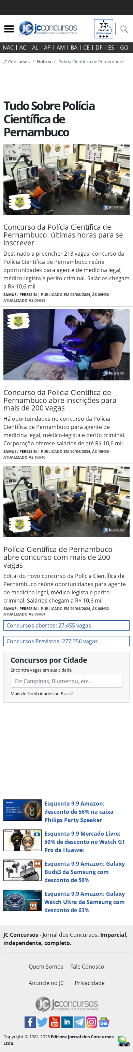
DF (98, 47)
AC (22, 47)
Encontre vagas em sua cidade (41, 670)
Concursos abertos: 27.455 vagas (48, 625)
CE (86, 47)
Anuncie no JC (46, 983)
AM (61, 47)
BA (74, 47)
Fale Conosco (87, 966)
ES (111, 47)
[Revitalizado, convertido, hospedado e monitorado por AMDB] (124, 1040)
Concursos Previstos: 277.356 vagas (52, 641)
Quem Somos (46, 966)
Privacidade (90, 983)
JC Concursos (16, 61)
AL (35, 47)
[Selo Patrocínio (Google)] (103, 28)
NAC (8, 47)
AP (47, 47)
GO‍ (124, 47)
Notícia (44, 61)
